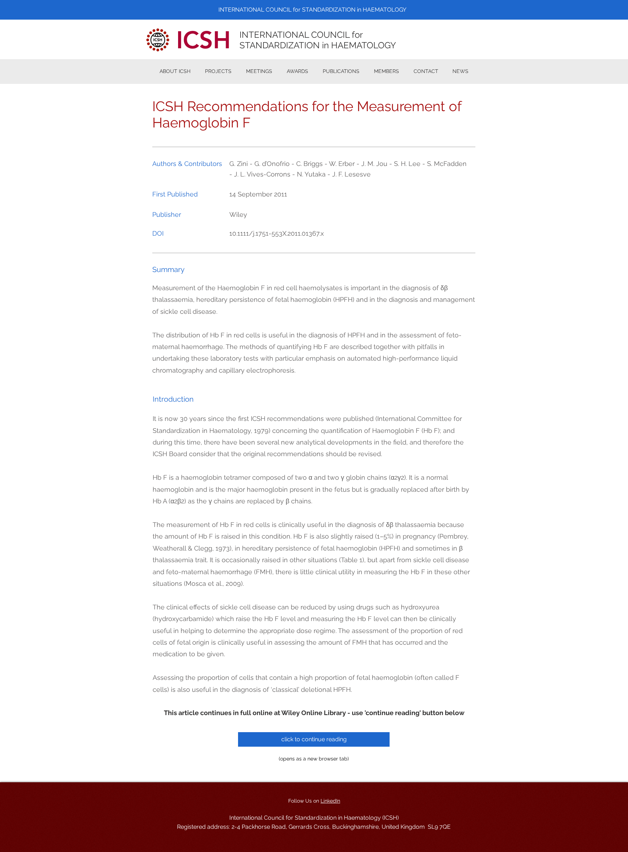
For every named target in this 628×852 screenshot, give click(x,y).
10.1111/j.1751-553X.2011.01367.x (276, 233)
